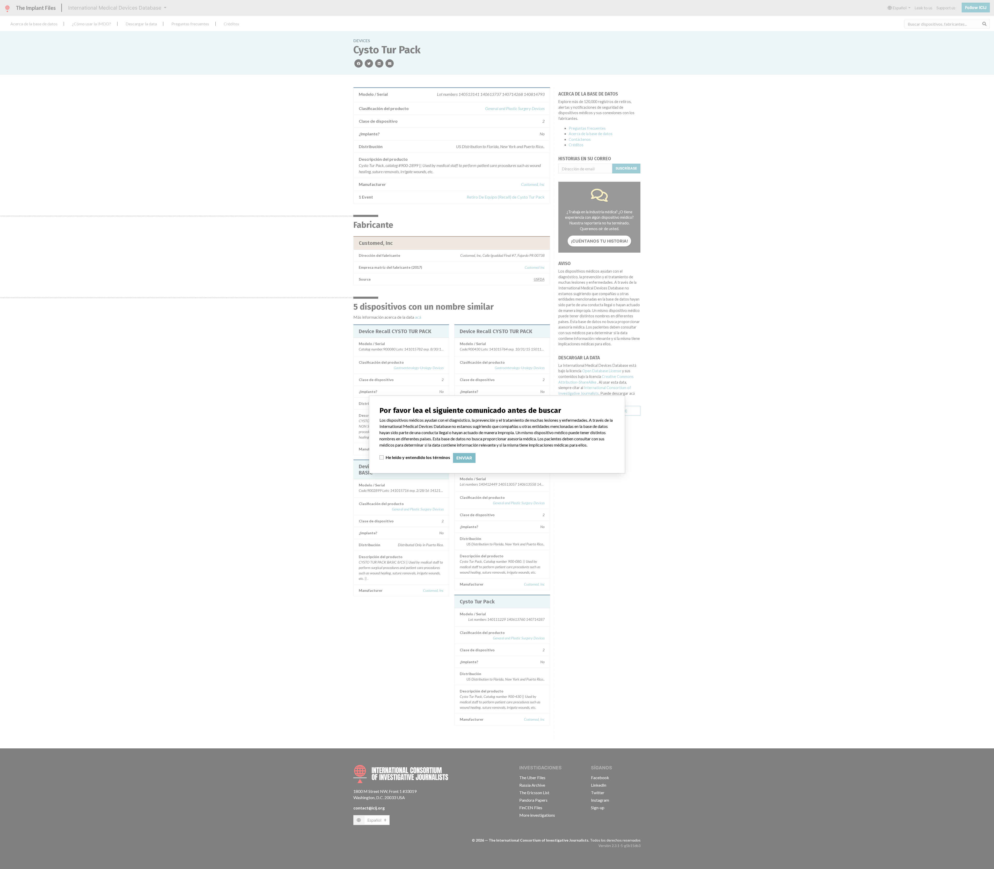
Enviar (464, 458)
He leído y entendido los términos (418, 457)
